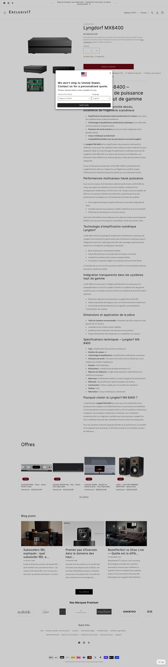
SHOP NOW (84, 105)
